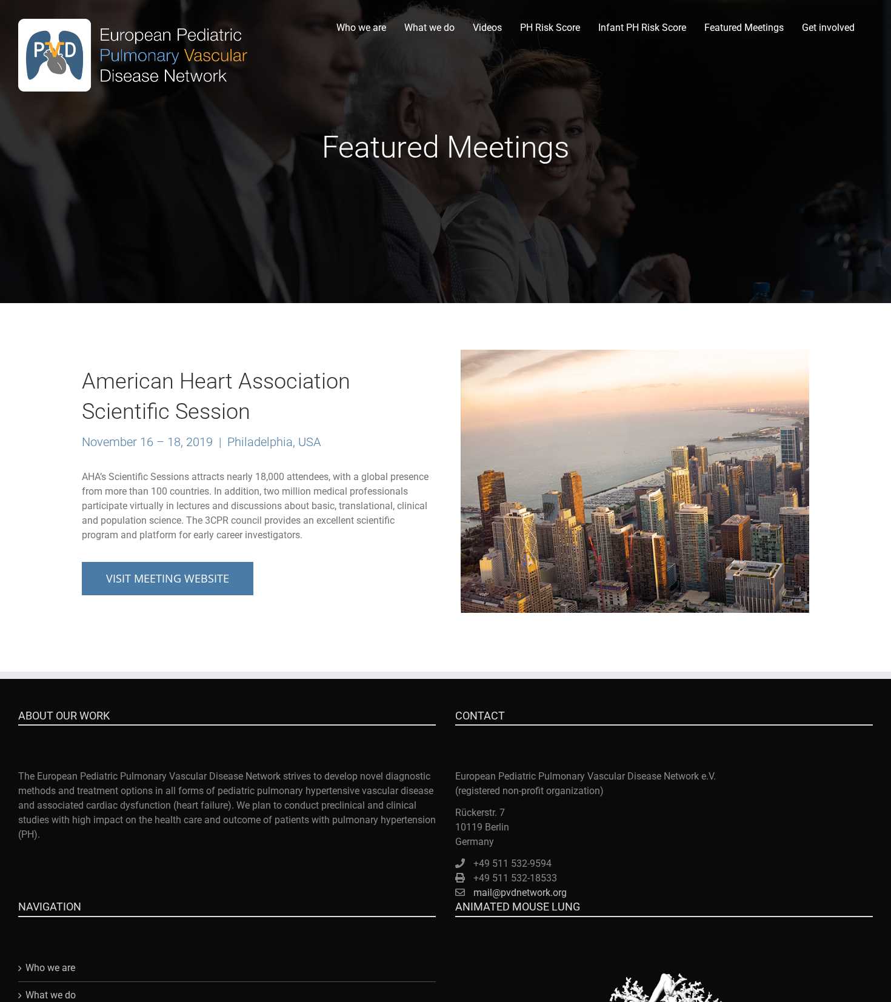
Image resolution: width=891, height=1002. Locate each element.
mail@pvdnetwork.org (520, 892)
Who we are (50, 968)
